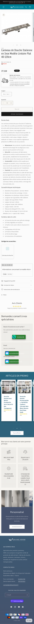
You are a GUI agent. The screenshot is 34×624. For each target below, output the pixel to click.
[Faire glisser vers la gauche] (13, 45)
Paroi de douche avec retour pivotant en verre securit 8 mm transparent (8, 402)
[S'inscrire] (27, 595)
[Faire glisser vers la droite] (21, 45)
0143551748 (20, 337)
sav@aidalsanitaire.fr (14, 361)
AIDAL (19, 620)
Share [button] (4, 295)
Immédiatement (17, 527)
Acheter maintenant (17, 114)
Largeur (3, 91)
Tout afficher (17, 433)
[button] (3, 7)
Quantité (3, 99)
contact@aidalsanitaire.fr (14, 353)
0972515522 (21, 581)
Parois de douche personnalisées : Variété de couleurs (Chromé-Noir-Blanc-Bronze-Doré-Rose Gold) (24, 404)
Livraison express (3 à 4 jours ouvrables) (19, 84)
